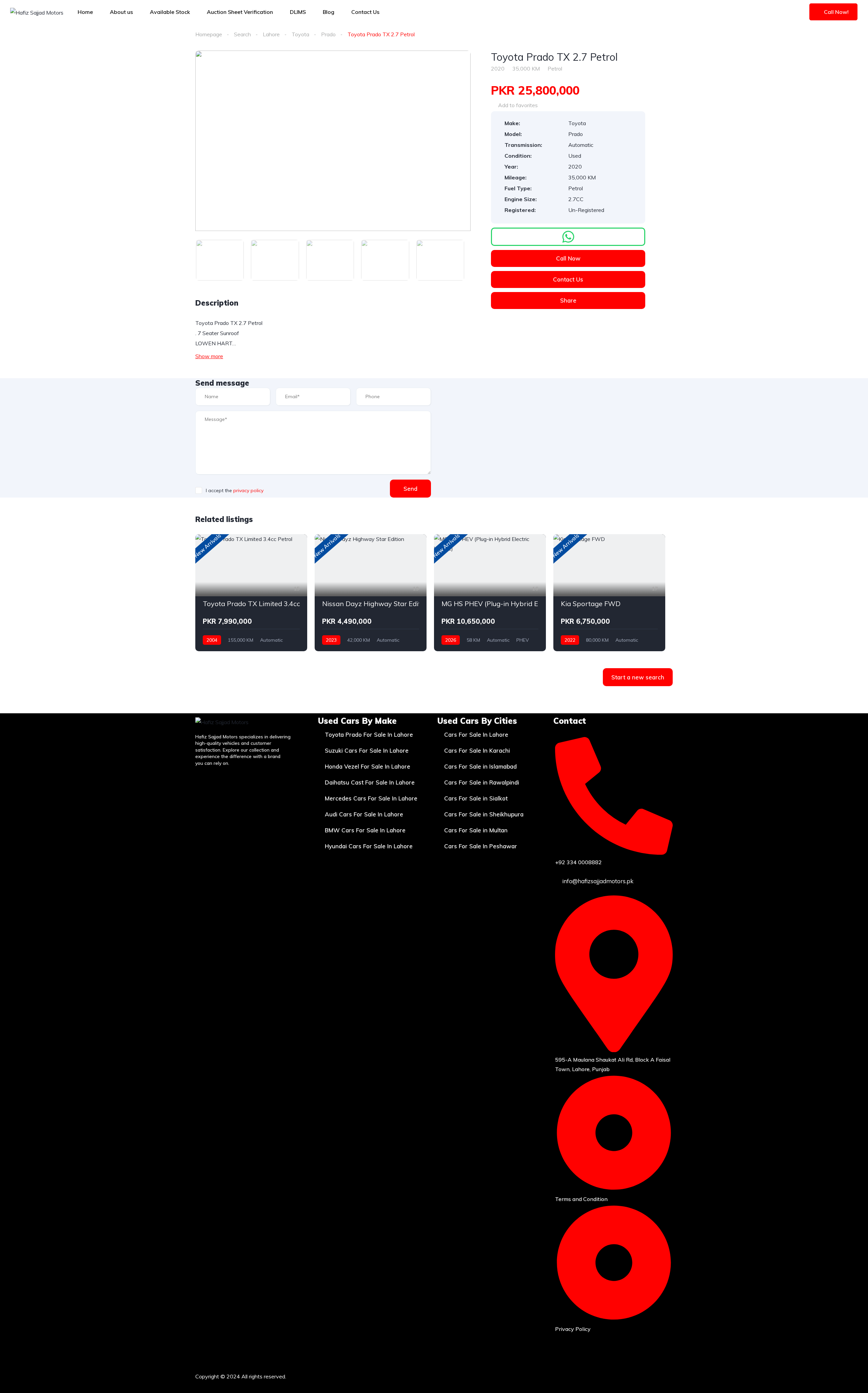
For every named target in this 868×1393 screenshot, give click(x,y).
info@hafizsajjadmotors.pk (597, 881)
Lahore (271, 34)
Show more (209, 356)
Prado (328, 34)
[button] (568, 237)
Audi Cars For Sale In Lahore (364, 814)
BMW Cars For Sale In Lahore (365, 830)
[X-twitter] (640, 1375)
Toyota (300, 34)
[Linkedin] (660, 1375)
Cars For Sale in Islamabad (480, 766)
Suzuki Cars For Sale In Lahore (367, 750)
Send (410, 488)
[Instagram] (620, 1375)
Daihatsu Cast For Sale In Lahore (370, 782)
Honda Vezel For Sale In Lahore (367, 766)
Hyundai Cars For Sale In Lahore (369, 846)
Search (242, 34)
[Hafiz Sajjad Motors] (36, 12)
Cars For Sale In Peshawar (480, 846)
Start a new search (637, 677)
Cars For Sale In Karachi (477, 750)
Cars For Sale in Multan (476, 830)
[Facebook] (600, 1375)
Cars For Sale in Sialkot (476, 798)
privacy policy (248, 490)
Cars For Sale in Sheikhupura (484, 814)
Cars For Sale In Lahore (476, 734)
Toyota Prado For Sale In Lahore (369, 734)
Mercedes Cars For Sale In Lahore (371, 798)
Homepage (208, 34)
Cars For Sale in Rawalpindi (481, 782)
